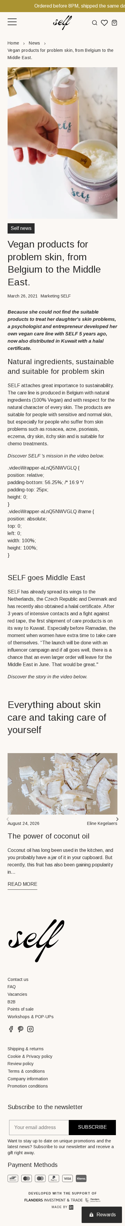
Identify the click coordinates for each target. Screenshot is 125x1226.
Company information (28, 1078)
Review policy (21, 1063)
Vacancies (17, 994)
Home (13, 43)
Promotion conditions (28, 1086)
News (34, 43)
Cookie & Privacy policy (30, 1056)
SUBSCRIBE (92, 1127)
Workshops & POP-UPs (31, 1016)
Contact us (18, 979)
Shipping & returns (26, 1048)
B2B (11, 1001)
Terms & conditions (26, 1071)
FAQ (12, 986)
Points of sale (21, 1009)
